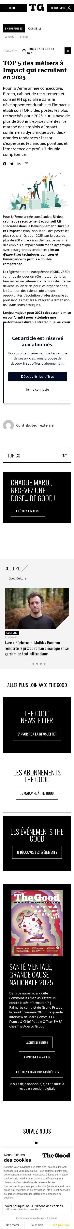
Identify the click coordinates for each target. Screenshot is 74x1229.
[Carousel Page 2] (33, 664)
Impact (24, 36)
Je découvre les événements (37, 852)
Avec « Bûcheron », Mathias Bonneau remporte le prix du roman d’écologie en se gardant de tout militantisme (37, 648)
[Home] (37, 11)
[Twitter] (12, 163)
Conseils (34, 28)
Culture (11, 633)
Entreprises (14, 28)
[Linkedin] (19, 163)
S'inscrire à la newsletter (37, 733)
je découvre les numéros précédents (37, 1072)
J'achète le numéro (37, 1042)
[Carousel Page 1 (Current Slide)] (29, 664)
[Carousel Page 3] (37, 664)
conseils (9, 36)
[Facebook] (4, 163)
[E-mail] (26, 163)
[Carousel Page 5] (44, 664)
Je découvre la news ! (27, 511)
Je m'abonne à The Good (37, 793)
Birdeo (58, 216)
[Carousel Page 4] (41, 664)
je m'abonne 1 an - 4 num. (37, 1057)
